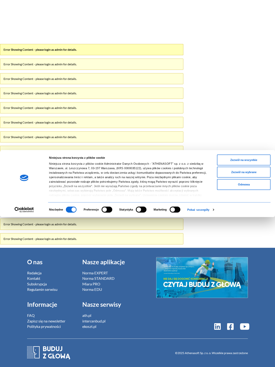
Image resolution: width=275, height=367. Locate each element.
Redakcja (34, 273)
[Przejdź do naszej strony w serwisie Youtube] (243, 326)
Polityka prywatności (44, 326)
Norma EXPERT (95, 273)
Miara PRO (91, 284)
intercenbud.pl (94, 321)
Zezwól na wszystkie (243, 159)
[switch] (107, 210)
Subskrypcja (37, 284)
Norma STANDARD (98, 278)
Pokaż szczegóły (198, 209)
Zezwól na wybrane (243, 172)
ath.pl (86, 315)
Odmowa (244, 184)
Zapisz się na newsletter (46, 321)
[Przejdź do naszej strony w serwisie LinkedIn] (217, 326)
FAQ (31, 315)
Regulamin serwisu (42, 289)
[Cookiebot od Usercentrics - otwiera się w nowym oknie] (24, 210)
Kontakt (33, 278)
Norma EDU (92, 289)
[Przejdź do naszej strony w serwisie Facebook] (230, 326)
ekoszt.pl (89, 326)
